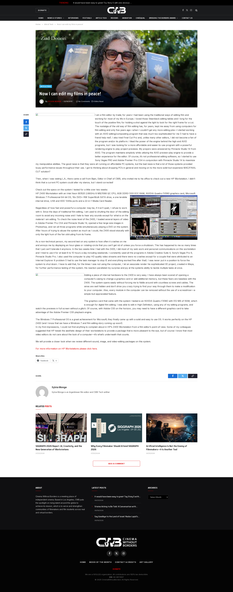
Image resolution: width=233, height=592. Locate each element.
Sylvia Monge (54, 101)
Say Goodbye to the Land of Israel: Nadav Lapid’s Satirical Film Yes (116, 516)
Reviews (114, 17)
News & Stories (54, 17)
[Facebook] (26, 122)
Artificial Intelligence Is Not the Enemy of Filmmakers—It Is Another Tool (166, 447)
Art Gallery (146, 562)
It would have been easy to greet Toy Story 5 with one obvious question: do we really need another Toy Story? (118, 496)
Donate (42, 10)
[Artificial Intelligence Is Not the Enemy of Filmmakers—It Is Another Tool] (171, 427)
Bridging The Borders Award (162, 17)
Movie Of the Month (100, 562)
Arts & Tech (101, 17)
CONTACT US (187, 17)
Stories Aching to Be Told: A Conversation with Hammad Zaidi (123, 3)
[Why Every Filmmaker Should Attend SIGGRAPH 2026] (116, 427)
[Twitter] (26, 128)
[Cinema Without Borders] (116, 10)
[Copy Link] (26, 134)
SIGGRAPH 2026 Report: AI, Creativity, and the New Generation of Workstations (59, 447)
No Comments (84, 101)
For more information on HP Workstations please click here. (66, 348)
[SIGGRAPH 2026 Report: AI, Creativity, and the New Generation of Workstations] (61, 427)
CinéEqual (140, 17)
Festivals (87, 17)
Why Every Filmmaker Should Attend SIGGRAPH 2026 (115, 447)
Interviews (73, 17)
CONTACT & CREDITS (125, 562)
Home (40, 17)
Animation (127, 17)
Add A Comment (116, 463)
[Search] (196, 10)
